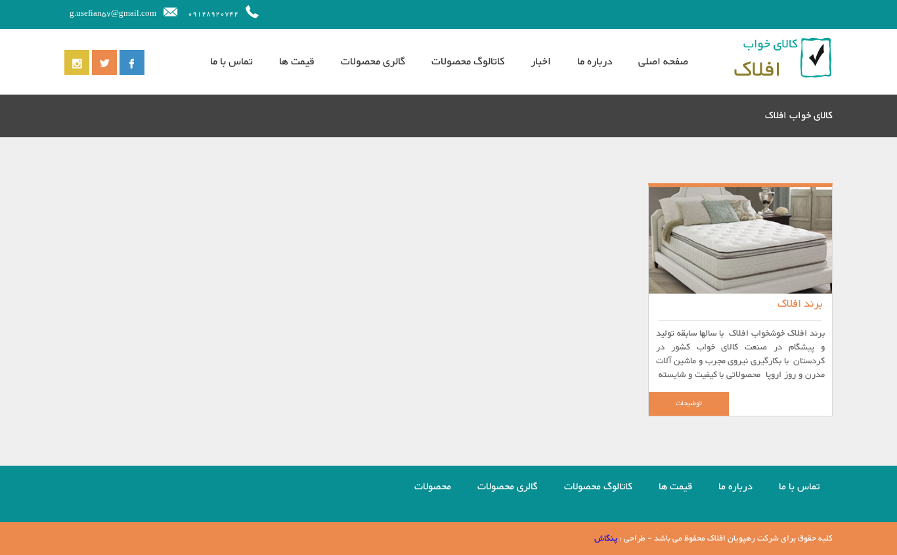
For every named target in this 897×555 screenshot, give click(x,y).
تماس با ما (231, 62)
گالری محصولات (373, 62)
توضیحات (689, 404)
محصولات (432, 487)
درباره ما (594, 62)
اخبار (541, 62)
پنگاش (605, 538)
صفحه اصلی (663, 62)
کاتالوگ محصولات (467, 62)
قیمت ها (297, 62)
